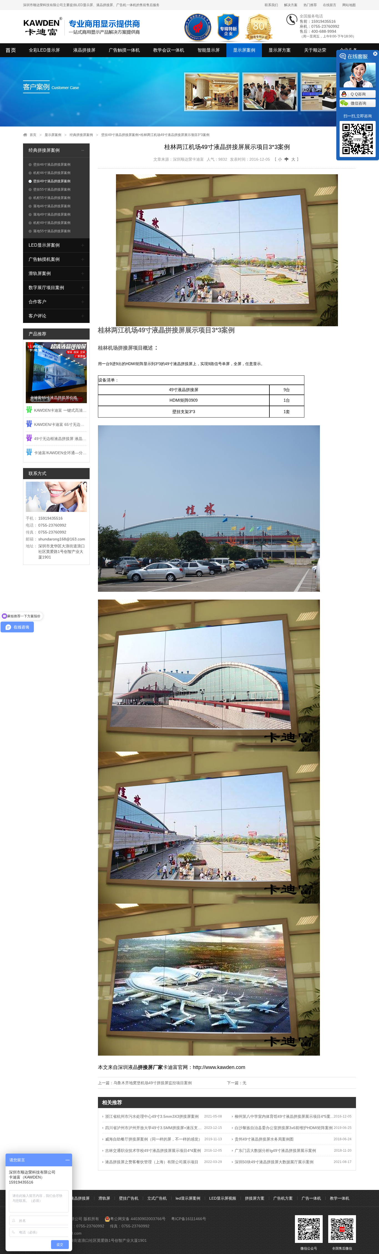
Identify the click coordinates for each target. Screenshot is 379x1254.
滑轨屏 (104, 1198)
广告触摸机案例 (44, 259)
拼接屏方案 (254, 1198)
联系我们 (271, 5)
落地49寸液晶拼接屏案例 (51, 214)
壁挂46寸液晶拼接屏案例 (51, 164)
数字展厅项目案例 (46, 287)
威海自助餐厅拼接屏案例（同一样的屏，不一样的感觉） (153, 1139)
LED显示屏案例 (44, 245)
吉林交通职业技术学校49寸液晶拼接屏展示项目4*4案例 (153, 1150)
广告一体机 (311, 1198)
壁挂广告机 (128, 1198)
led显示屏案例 (188, 1198)
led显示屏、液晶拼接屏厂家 (11, 50)
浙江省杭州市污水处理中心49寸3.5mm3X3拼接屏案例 (152, 1116)
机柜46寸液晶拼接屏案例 (51, 173)
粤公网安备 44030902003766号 (138, 1219)
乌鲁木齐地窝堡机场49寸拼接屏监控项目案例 (152, 1083)
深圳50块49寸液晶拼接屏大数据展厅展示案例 (274, 1162)
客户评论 (37, 316)
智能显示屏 (209, 50)
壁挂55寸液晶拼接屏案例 (51, 189)
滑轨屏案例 (40, 273)
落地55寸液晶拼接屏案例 (51, 231)
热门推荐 (310, 5)
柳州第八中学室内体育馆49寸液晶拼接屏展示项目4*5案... (284, 1116)
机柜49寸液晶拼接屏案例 (51, 223)
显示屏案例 (244, 50)
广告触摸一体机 (124, 50)
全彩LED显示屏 (44, 50)
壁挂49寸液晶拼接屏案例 (119, 135)
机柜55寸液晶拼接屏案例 (51, 198)
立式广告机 (157, 1198)
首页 (33, 135)
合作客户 (37, 301)
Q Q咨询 (358, 94)
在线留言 (329, 5)
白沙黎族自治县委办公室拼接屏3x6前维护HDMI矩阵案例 (284, 1128)
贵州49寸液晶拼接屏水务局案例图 (264, 1139)
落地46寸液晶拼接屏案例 (51, 206)
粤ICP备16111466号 (188, 1219)
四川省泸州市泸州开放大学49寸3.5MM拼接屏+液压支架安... (154, 1128)
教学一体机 (339, 1198)
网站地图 (349, 5)
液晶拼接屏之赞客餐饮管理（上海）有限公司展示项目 (151, 1162)
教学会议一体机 (168, 50)
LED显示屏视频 (222, 1198)
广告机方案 (283, 1198)
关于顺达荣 (315, 50)
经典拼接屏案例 (81, 135)
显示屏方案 (280, 50)
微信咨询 (358, 103)
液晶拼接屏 (84, 50)
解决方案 (290, 5)
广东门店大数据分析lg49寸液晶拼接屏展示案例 (275, 1150)
